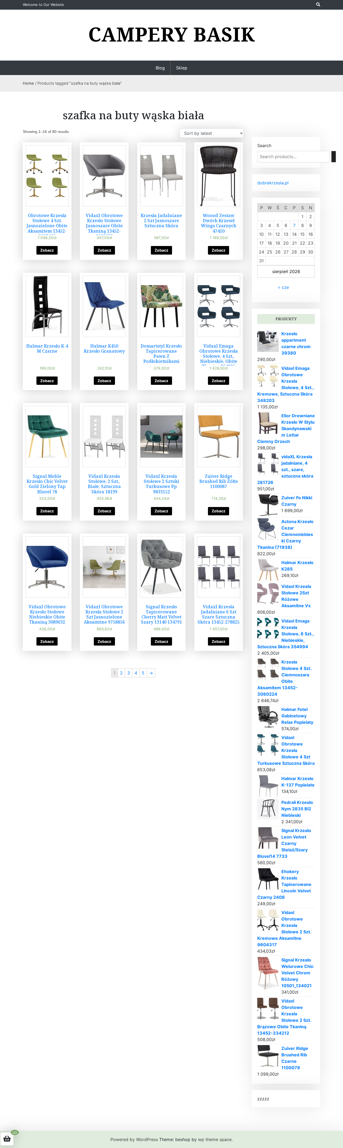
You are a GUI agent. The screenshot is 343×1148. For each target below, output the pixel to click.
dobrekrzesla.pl (273, 182)
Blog (160, 67)
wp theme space (215, 1139)
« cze (283, 287)
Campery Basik (171, 34)
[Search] (333, 156)
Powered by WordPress (134, 1139)
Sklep (181, 67)
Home (28, 83)
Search (264, 145)
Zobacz (47, 250)
